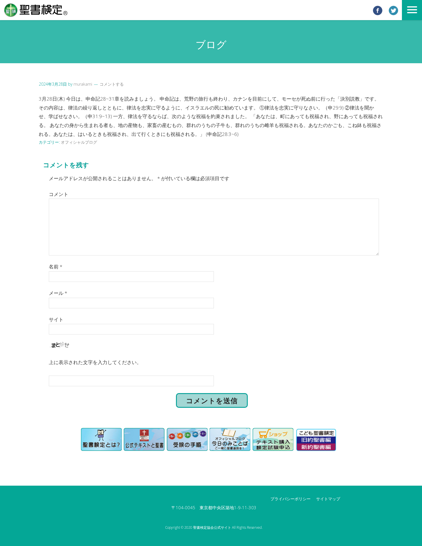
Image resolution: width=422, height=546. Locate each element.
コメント (58, 194)
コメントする (112, 84)
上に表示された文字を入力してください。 (95, 362)
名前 (55, 266)
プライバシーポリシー (290, 498)
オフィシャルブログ (79, 142)
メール (58, 293)
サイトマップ (328, 498)
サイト (56, 319)
